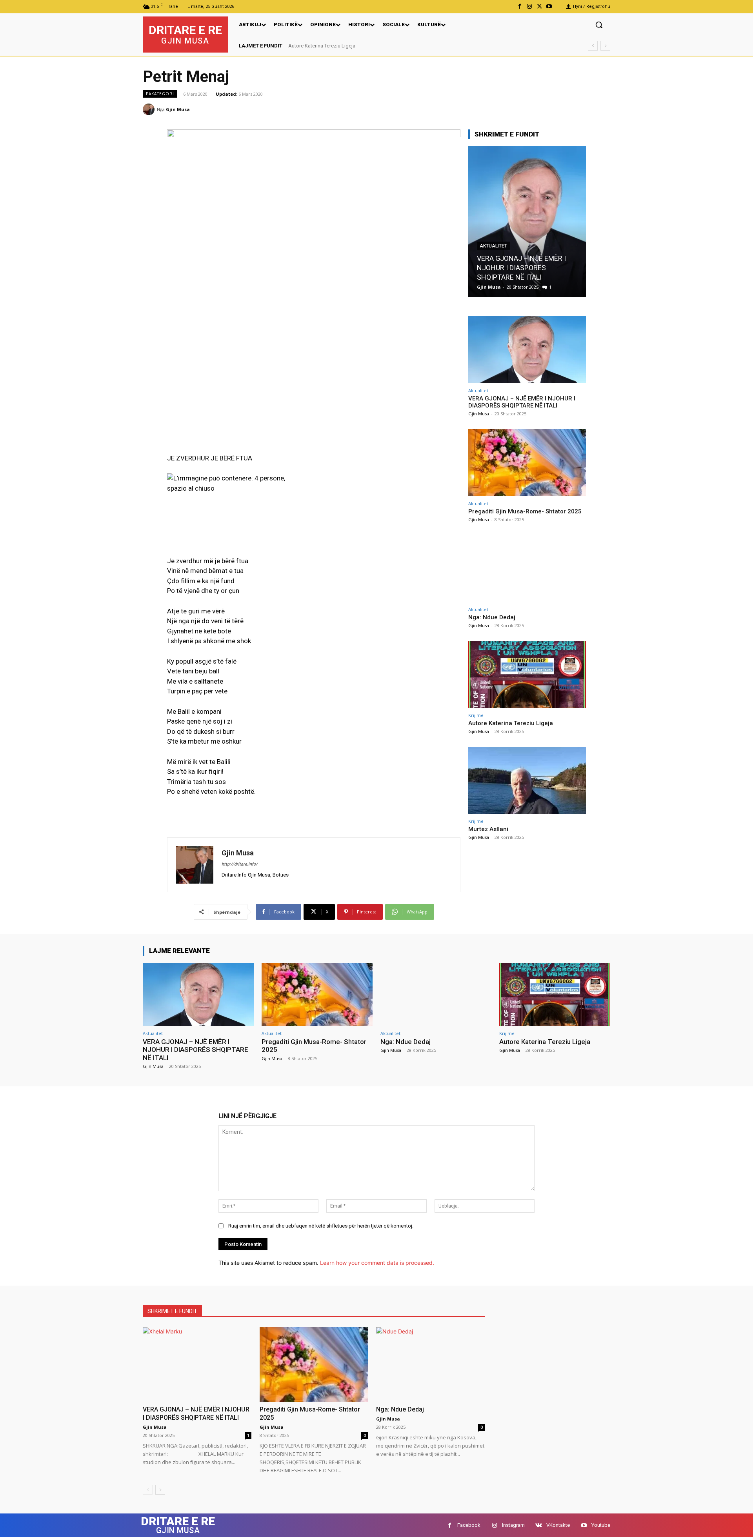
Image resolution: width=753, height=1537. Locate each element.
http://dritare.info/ (240, 864)
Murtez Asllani (305, 46)
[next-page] (160, 1490)
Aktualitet (493, 255)
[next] (605, 46)
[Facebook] (519, 6)
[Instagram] (529, 6)
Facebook (468, 1525)
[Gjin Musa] (150, 109)
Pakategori (160, 93)
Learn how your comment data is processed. (377, 1262)
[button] (598, 24)
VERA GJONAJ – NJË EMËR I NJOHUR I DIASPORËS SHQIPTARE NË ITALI (521, 402)
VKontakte (558, 1525)
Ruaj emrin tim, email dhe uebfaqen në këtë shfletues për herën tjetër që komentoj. (320, 1226)
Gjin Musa (178, 109)
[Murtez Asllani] (527, 780)
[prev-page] (148, 1490)
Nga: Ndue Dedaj (491, 617)
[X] (539, 6)
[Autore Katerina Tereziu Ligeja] (527, 674)
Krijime (476, 715)
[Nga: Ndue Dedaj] (527, 568)
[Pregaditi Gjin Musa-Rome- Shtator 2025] (527, 221)
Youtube (600, 1525)
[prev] (593, 46)
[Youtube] (549, 6)
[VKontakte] (539, 1525)
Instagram (513, 1525)
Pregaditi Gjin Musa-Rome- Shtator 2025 (525, 511)
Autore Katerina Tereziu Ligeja (510, 723)
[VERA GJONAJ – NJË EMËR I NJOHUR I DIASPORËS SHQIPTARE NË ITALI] (527, 349)
